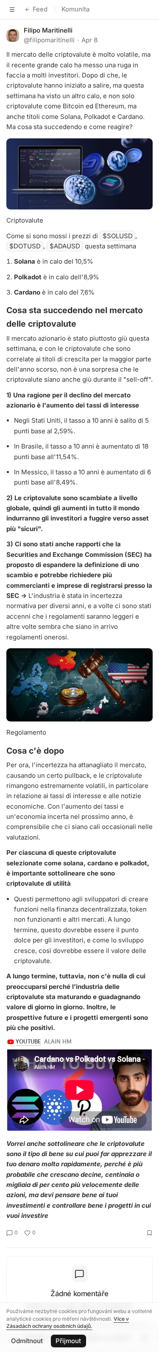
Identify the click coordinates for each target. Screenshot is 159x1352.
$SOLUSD (118, 236)
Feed (40, 9)
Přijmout (68, 1341)
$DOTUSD (25, 246)
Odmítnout (27, 1341)
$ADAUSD (65, 246)
